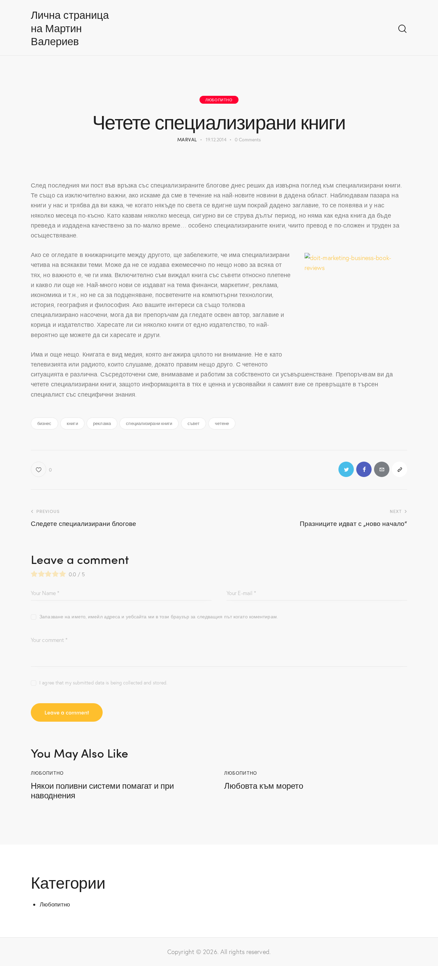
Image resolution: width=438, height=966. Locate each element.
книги (72, 423)
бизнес (44, 423)
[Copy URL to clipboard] (399, 469)
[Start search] (402, 29)
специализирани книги (149, 423)
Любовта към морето (263, 785)
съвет (194, 423)
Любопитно (218, 99)
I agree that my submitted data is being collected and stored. (103, 682)
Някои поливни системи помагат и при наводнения (102, 790)
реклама (102, 423)
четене (222, 423)
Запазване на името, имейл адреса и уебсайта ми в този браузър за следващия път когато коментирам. (158, 616)
